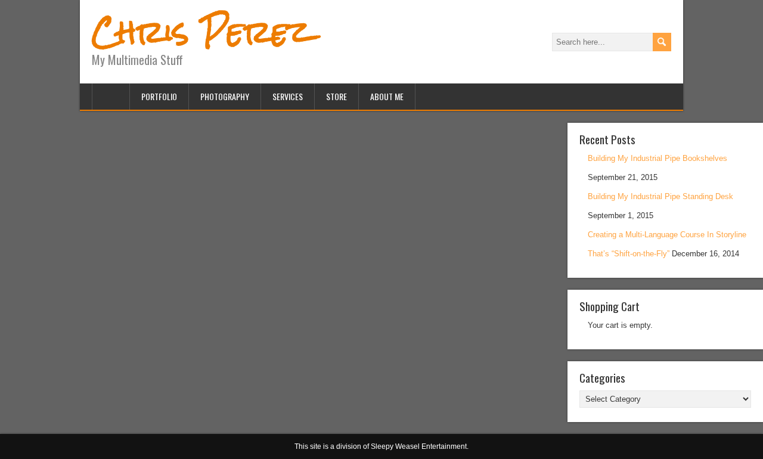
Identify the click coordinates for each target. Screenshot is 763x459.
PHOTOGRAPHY (224, 96)
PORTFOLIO (159, 96)
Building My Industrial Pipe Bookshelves (657, 158)
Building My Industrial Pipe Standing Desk (660, 196)
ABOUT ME (387, 96)
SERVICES (287, 96)
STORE (336, 96)
